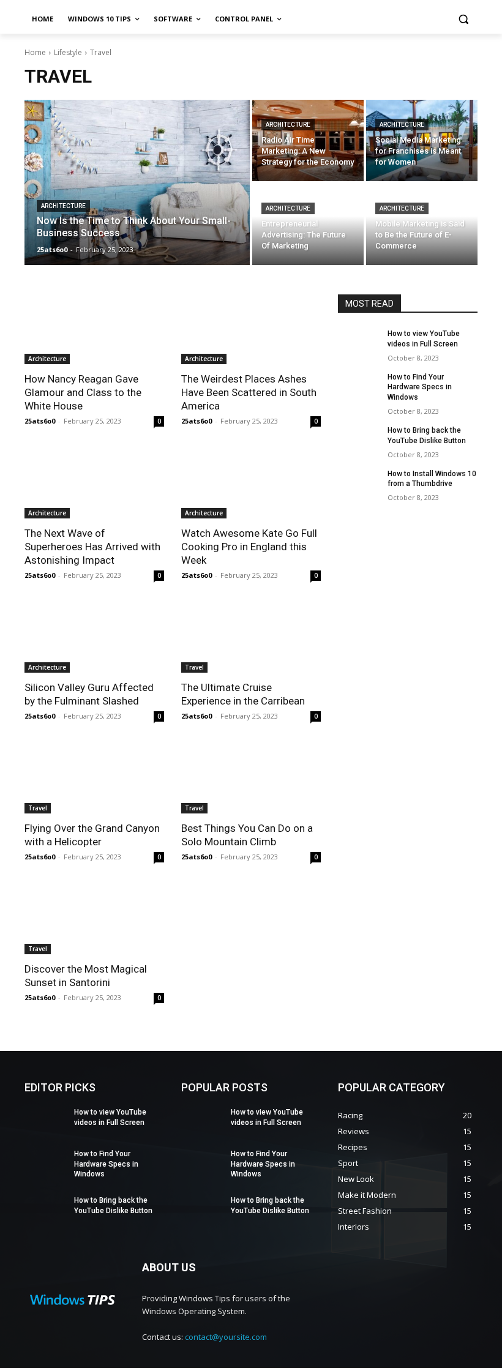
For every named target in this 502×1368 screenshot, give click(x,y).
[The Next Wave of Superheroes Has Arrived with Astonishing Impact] (94, 483)
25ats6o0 (39, 420)
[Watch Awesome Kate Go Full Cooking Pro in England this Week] (251, 483)
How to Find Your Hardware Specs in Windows (420, 387)
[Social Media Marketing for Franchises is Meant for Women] (422, 140)
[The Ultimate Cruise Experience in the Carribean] (251, 638)
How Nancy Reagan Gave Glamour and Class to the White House (82, 392)
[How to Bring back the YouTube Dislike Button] (359, 440)
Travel (194, 667)
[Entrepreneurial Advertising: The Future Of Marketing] (308, 224)
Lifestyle (68, 52)
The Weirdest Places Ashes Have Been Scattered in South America (249, 392)
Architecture (63, 206)
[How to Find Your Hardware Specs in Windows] (359, 387)
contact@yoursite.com (226, 1336)
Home (35, 52)
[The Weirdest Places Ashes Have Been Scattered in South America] (251, 329)
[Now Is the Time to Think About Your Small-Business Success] (137, 182)
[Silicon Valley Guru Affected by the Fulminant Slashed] (94, 638)
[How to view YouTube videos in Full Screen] (359, 343)
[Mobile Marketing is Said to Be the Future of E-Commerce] (422, 224)
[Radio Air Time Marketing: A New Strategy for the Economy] (308, 140)
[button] (463, 19)
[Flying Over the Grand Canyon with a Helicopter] (94, 778)
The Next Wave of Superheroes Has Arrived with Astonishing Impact (92, 546)
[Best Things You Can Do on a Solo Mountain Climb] (251, 778)
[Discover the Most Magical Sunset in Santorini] (94, 919)
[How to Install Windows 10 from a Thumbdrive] (359, 483)
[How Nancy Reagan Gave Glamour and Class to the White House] (94, 329)
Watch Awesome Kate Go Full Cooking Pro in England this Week (249, 546)
